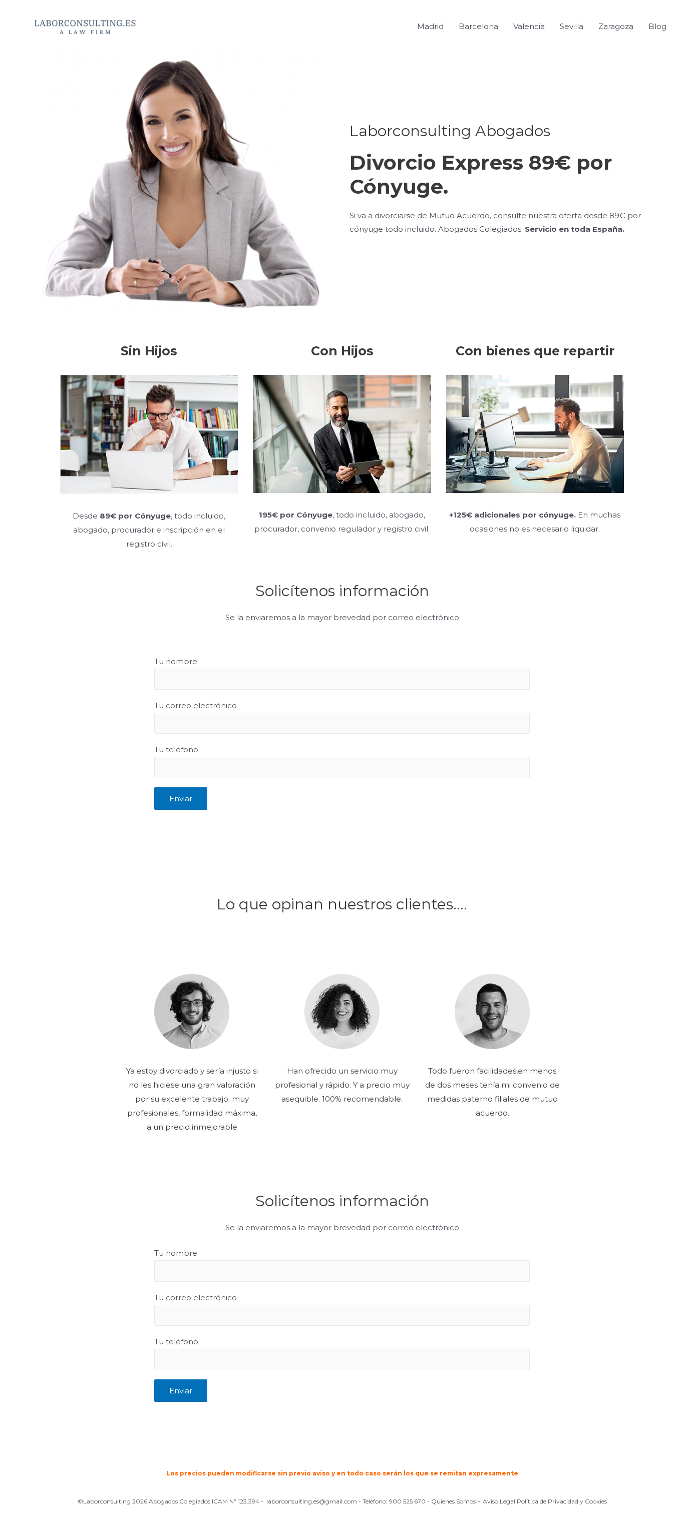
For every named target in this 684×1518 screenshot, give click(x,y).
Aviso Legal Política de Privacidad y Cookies (545, 1501)
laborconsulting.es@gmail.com (311, 1501)
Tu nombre (175, 661)
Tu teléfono (176, 749)
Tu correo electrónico (195, 705)
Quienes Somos (453, 1501)
